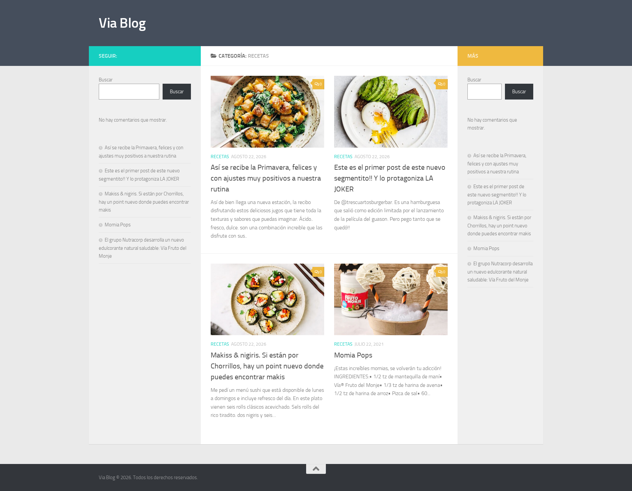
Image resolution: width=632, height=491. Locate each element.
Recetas (220, 156)
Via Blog (122, 23)
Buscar (106, 80)
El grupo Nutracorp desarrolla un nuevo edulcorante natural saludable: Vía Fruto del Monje (142, 248)
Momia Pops (353, 355)
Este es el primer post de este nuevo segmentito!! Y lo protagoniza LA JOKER (389, 178)
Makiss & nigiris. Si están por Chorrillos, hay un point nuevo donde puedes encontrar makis (267, 366)
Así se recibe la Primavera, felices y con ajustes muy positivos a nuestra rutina (266, 178)
